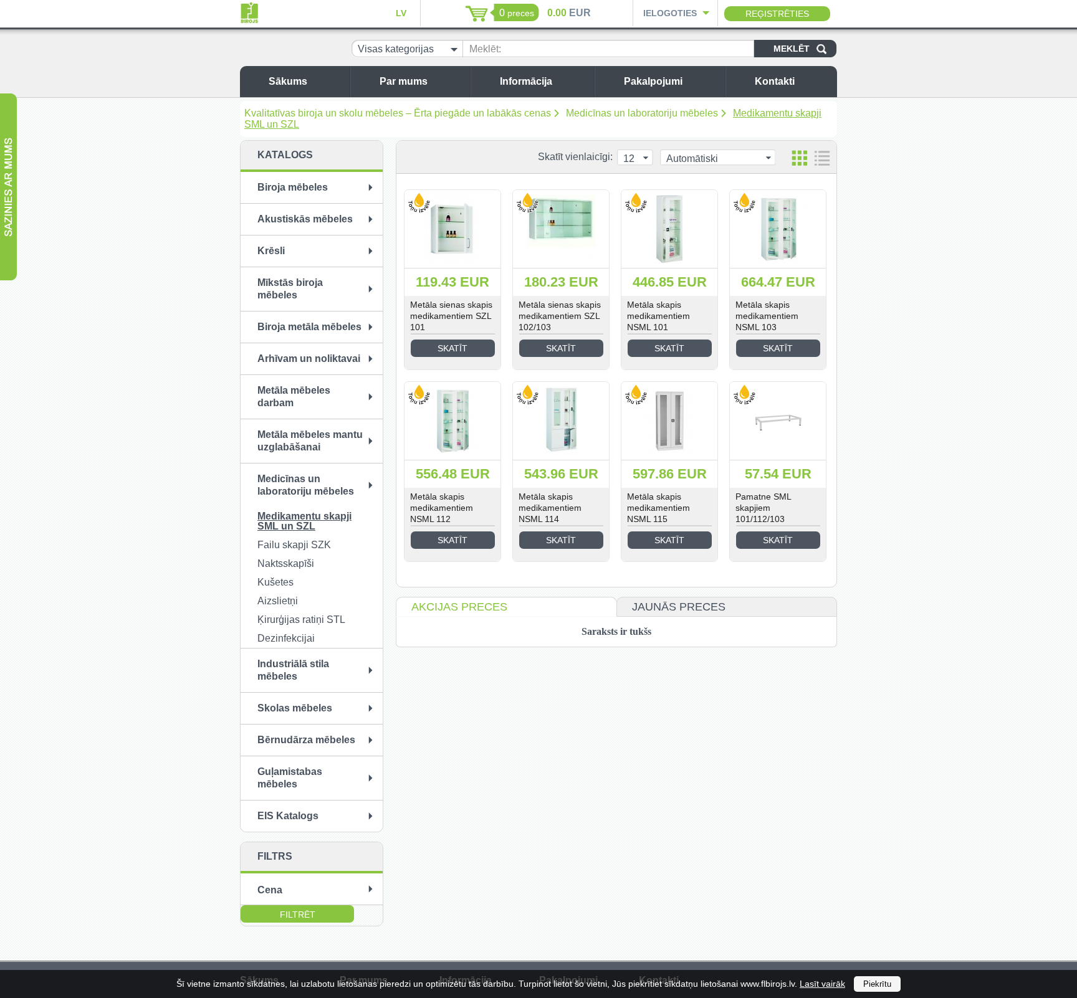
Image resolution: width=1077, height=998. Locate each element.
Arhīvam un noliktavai (308, 358)
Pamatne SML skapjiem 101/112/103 (763, 508)
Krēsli (271, 250)
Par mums (404, 81)
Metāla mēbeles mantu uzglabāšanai (310, 440)
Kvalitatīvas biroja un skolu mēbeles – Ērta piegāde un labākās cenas (397, 113)
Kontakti (775, 81)
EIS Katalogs (287, 815)
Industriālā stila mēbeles (293, 670)
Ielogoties (670, 13)
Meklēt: (485, 49)
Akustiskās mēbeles (305, 219)
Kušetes (275, 582)
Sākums (288, 81)
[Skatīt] (452, 229)
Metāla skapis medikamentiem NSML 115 (658, 508)
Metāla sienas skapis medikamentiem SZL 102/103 (560, 316)
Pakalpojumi (653, 81)
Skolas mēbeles (294, 708)
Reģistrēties (777, 14)
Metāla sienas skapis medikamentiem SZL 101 (451, 316)
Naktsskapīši (285, 563)
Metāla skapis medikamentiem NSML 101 (658, 316)
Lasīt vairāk (822, 984)
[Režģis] (800, 158)
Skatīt (452, 348)
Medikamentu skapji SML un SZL (304, 521)
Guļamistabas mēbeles (289, 777)
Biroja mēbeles (292, 187)
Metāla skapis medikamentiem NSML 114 (550, 508)
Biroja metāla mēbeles (309, 326)
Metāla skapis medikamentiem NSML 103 (766, 316)
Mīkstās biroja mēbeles (290, 288)
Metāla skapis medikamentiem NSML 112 (441, 508)
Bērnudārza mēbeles (306, 739)
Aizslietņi (277, 601)
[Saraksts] (822, 158)
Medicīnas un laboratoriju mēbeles (642, 113)
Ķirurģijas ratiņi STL (301, 619)
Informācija (526, 81)
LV (401, 13)
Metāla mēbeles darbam (293, 396)
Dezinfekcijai (286, 638)
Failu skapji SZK (294, 544)
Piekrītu (877, 984)
